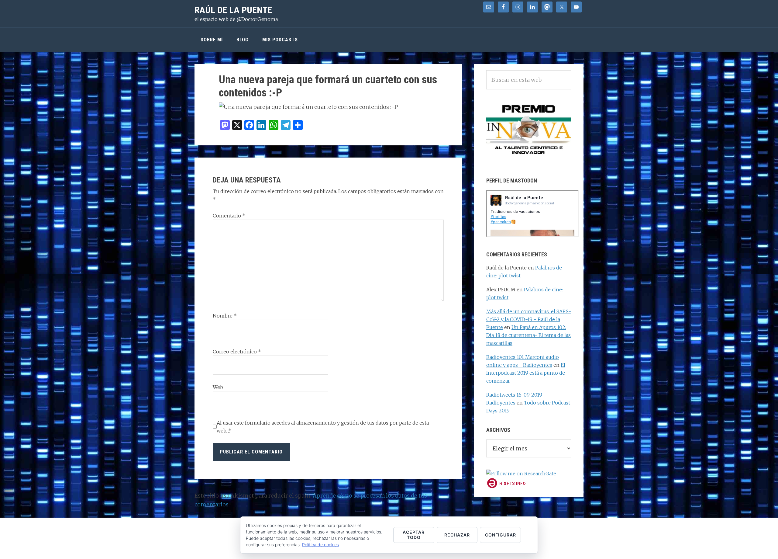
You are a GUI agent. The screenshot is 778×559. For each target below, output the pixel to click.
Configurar (500, 534)
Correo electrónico (237, 352)
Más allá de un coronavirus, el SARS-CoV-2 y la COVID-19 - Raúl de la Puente (528, 319)
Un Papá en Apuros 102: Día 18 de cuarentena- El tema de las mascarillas (528, 335)
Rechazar (457, 534)
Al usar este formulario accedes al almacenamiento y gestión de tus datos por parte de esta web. (323, 427)
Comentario (229, 216)
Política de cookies (320, 544)
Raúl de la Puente (233, 10)
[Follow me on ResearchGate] (521, 473)
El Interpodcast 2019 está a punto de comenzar (525, 373)
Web (218, 387)
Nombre (225, 316)
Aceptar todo (414, 534)
